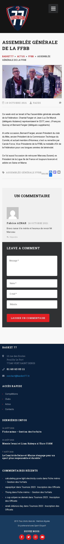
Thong (8, 492)
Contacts (9, 409)
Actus (8, 404)
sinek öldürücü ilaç (14, 506)
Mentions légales (43, 521)
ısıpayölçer (10, 487)
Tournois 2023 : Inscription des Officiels (41, 487)
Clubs (8, 399)
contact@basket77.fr (18, 375)
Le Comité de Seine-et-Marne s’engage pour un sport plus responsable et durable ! (28, 457)
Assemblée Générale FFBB (23, 172)
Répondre (14, 237)
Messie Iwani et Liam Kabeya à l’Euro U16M (27, 443)
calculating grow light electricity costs (23, 478)
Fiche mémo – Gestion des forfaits (22, 431)
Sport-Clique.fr (40, 525)
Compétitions (11, 394)
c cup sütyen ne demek (16, 497)
